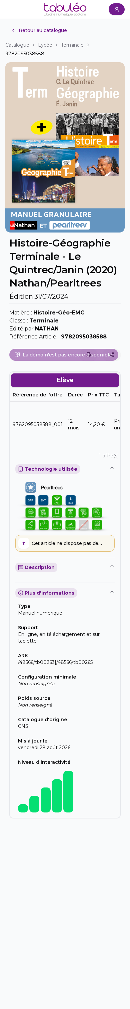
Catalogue (17, 45)
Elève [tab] (65, 380)
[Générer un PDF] (88, 355)
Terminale (72, 45)
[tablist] (65, 380)
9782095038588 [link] (24, 54)
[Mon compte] (117, 9)
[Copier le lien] (112, 355)
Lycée (45, 45)
